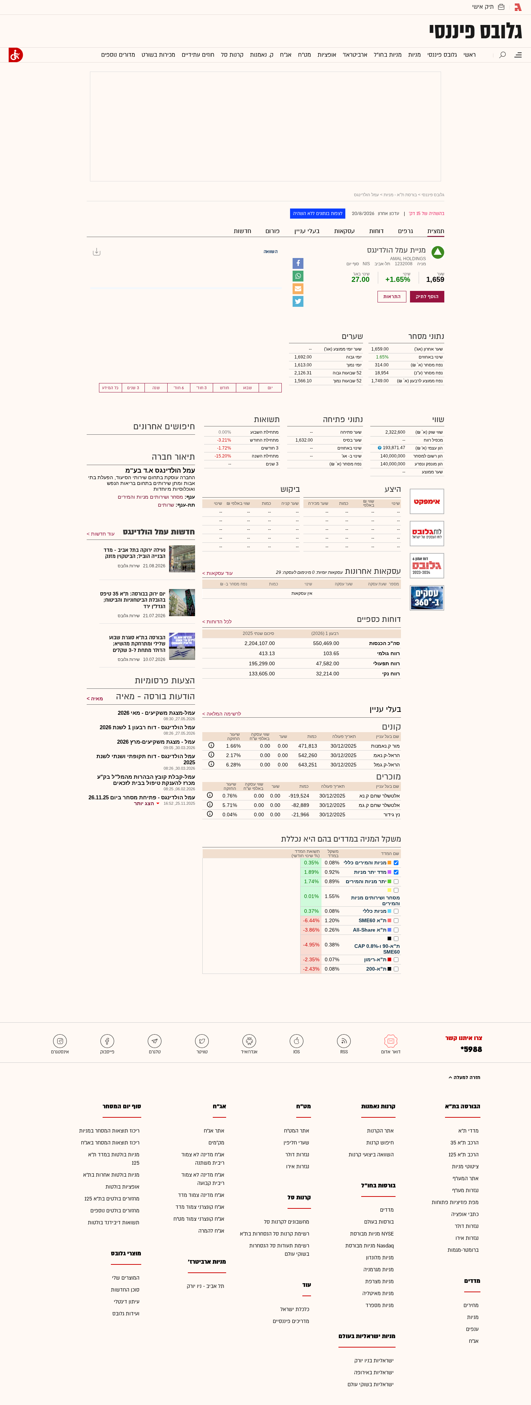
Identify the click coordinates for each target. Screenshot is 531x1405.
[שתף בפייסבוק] (298, 263)
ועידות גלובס (125, 1313)
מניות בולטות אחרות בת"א (111, 1175)
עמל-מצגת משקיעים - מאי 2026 (156, 713)
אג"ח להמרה (211, 1231)
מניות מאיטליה (378, 1293)
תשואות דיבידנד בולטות (113, 1222)
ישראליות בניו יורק (374, 1360)
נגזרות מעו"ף (465, 1190)
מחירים (471, 1305)
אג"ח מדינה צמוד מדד (201, 1195)
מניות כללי (375, 911)
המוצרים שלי (125, 1278)
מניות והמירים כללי (365, 862)
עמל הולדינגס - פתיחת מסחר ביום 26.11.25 (141, 797)
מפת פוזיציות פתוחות (455, 1202)
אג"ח (474, 1341)
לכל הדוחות (219, 621)
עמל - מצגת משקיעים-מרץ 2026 (156, 742)
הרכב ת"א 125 (464, 1154)
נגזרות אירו (467, 1238)
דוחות (376, 231)
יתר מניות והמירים (366, 881)
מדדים (387, 1210)
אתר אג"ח (214, 1130)
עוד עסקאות (220, 573)
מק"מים (216, 1142)
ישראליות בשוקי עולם (370, 1384)
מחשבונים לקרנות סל (286, 1222)
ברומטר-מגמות (463, 1250)
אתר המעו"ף (466, 1178)
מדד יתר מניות (370, 872)
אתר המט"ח (296, 1130)
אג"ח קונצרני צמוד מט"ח (198, 1219)
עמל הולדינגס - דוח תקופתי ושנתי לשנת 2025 (145, 759)
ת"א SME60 (373, 920)
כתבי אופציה (465, 1214)
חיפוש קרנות (380, 1142)
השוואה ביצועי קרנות (371, 1154)
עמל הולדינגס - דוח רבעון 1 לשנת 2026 (147, 727)
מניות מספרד (380, 1305)
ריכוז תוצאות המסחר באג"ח (110, 1142)
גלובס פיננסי (475, 31)
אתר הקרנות (380, 1130)
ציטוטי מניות (465, 1166)
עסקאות (344, 231)
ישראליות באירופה (374, 1372)
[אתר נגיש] (16, 55)
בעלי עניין (307, 231)
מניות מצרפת (379, 1281)
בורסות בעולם (379, 1222)
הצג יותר (144, 803)
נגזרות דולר (467, 1226)
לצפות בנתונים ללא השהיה (317, 213)
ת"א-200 (376, 969)
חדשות (242, 231)
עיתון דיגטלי (126, 1301)
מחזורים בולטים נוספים (114, 1210)
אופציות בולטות (122, 1186)
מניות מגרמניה (378, 1269)
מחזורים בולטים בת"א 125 (112, 1198)
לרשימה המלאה (224, 714)
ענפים (472, 1329)
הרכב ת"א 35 (464, 1142)
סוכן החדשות (125, 1289)
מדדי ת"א (468, 1130)
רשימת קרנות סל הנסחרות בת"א (274, 1233)
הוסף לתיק (427, 296)
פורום (273, 231)
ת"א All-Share (370, 930)
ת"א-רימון (375, 959)
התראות (392, 296)
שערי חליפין (296, 1142)
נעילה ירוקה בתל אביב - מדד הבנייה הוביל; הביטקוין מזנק (134, 553)
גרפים (405, 231)
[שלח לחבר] (298, 288)
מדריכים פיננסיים (291, 1321)
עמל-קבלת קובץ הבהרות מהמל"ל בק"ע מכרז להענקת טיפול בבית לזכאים (146, 780)
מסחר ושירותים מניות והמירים (150, 497)
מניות (473, 1317)
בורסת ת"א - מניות (400, 194)
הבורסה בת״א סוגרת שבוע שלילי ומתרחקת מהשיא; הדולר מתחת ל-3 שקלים (137, 644)
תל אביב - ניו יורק (205, 1286)
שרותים (166, 505)
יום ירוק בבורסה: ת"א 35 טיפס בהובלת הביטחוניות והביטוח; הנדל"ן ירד (132, 600)
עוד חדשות (103, 534)
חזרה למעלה (466, 1077)
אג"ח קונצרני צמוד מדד (200, 1207)
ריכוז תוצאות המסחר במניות (109, 1130)
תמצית (435, 231)
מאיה (97, 698)
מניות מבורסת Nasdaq (369, 1245)
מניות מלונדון (380, 1257)
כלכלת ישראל (294, 1309)
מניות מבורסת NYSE (372, 1233)
